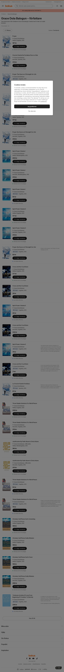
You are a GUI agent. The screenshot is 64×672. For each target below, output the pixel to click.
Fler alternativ (32, 111)
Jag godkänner (32, 106)
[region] (32, 98)
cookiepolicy (43, 101)
